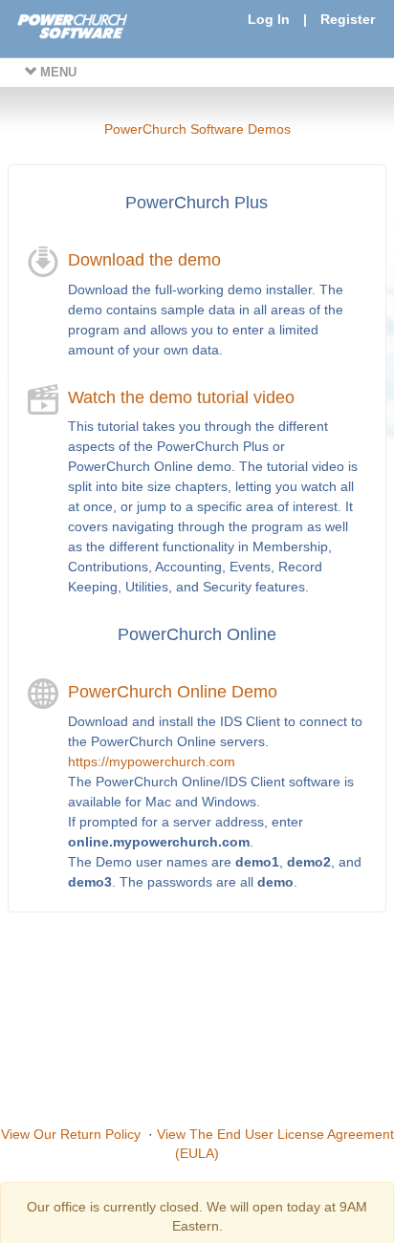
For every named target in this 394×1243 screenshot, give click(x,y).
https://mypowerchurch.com (151, 761)
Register (347, 19)
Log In (269, 19)
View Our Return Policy (71, 1134)
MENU (56, 72)
